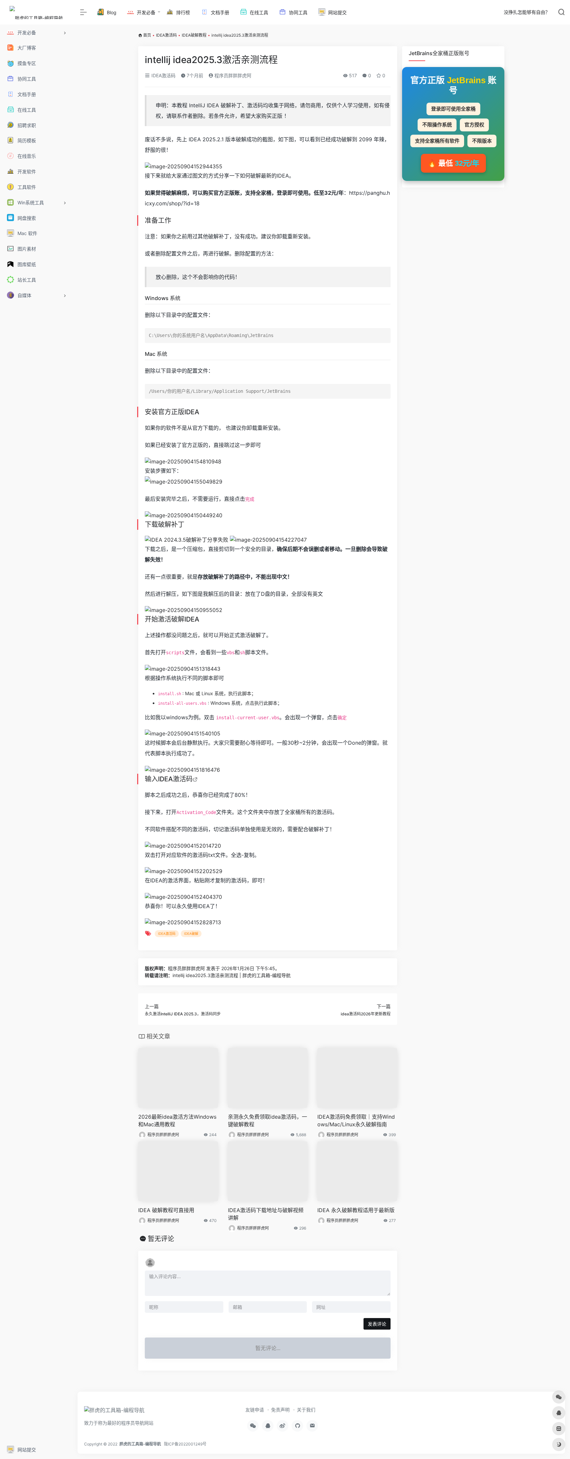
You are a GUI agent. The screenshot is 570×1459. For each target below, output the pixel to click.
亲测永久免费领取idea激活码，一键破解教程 (267, 1120)
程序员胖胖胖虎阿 (232, 75)
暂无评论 (161, 1239)
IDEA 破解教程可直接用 (166, 1210)
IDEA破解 (191, 933)
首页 (147, 35)
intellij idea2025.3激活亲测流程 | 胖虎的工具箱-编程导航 (232, 975)
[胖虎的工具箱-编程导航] (114, 1412)
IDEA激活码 (166, 35)
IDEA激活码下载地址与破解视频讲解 (265, 1214)
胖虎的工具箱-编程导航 (140, 1444)
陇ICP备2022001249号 (185, 1444)
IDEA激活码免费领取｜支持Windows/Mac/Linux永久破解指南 (356, 1120)
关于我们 (306, 1409)
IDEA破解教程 (194, 35)
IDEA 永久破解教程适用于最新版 (356, 1210)
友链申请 (254, 1409)
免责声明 (280, 1409)
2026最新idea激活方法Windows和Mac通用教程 (177, 1120)
